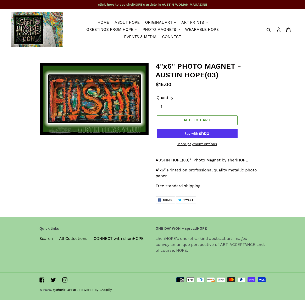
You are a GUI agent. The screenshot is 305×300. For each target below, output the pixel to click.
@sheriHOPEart (65, 290)
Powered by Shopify (95, 290)
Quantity (165, 97)
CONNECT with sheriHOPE (119, 238)
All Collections (73, 238)
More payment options (197, 144)
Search (46, 238)
